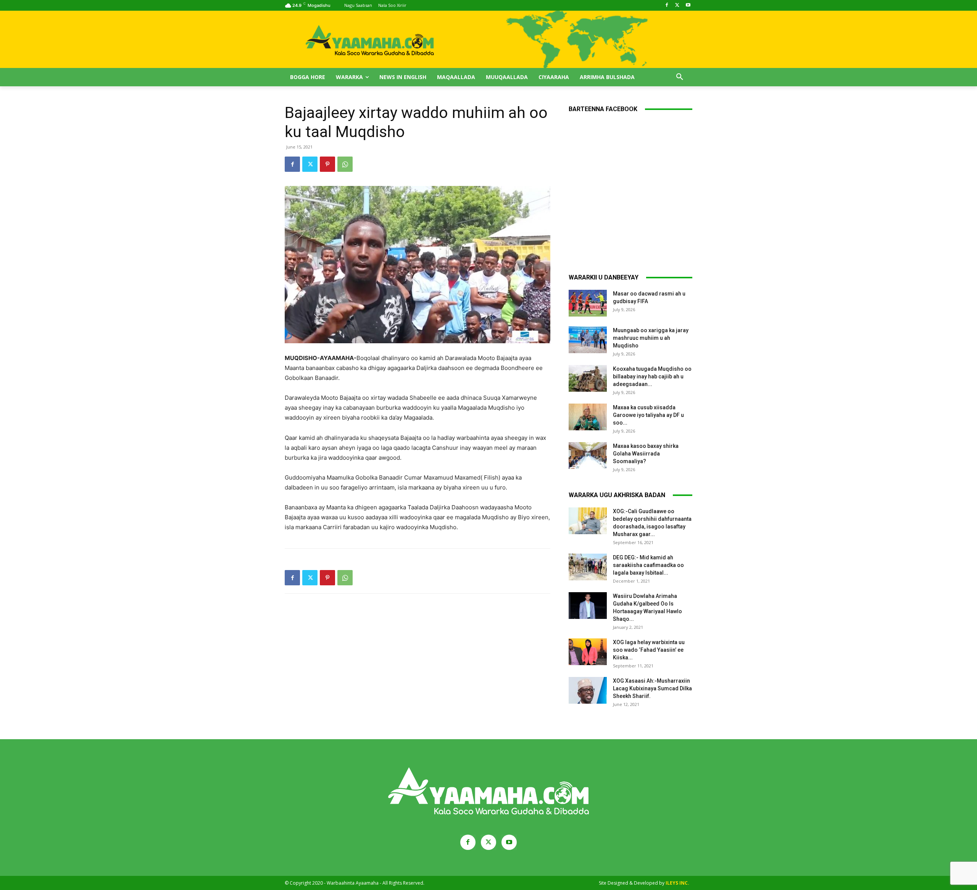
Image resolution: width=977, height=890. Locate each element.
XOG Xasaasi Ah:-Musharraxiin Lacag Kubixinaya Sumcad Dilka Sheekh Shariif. (652, 688)
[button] (680, 77)
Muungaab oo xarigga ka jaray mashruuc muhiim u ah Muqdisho (650, 338)
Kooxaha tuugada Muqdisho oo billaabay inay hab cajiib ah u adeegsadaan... (652, 376)
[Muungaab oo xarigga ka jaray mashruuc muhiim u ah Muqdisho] (588, 339)
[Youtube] (688, 5)
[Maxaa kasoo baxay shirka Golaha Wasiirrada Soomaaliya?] (588, 455)
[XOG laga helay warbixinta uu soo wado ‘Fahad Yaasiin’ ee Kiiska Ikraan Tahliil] (588, 651)
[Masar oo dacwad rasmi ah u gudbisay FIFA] (588, 303)
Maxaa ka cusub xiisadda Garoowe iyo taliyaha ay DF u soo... (648, 415)
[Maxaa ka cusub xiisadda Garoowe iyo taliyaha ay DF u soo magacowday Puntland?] (588, 417)
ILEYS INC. (677, 883)
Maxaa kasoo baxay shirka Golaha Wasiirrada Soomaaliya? (646, 453)
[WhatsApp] (345, 164)
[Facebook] (667, 5)
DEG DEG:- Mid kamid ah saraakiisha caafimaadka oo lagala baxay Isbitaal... (648, 565)
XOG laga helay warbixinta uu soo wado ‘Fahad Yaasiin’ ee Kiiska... (649, 650)
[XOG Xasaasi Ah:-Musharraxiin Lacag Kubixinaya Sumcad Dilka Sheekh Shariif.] (588, 690)
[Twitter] (677, 5)
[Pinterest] (327, 164)
